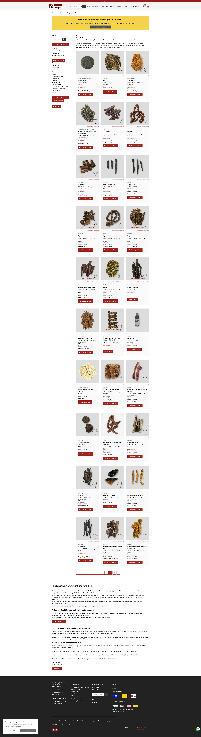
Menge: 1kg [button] (130, 296)
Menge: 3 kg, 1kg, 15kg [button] (83, 348)
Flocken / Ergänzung (59, 88)
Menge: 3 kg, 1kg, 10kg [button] (83, 143)
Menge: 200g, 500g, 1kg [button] (84, 557)
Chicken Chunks (58, 76)
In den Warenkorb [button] (109, 92)
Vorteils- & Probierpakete (60, 51)
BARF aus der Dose (58, 55)
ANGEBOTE (64, 45)
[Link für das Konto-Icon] (148, 6)
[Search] (84, 6)
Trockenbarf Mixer (58, 60)
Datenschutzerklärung (15, 726)
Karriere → (95, 702)
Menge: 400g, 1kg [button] (132, 453)
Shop (68, 13)
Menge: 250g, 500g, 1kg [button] (109, 297)
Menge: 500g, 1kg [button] (132, 91)
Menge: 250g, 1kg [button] (107, 195)
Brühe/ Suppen (56, 82)
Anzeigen (12, 730)
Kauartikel (55, 72)
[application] (98, 6)
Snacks (54, 74)
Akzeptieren (28, 730)
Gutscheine (56, 106)
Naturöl (54, 93)
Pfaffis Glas (55, 53)
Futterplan (56, 45)
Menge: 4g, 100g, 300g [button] (84, 91)
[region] (20, 726)
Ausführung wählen (85, 94)
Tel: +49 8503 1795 (57, 690)
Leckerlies (56, 78)
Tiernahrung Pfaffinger (59, 13)
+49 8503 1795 (145, 1)
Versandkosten (82, 87)
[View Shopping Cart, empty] (143, 6)
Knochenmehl (57, 90)
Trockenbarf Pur (57, 67)
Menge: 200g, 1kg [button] (107, 142)
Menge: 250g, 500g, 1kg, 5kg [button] (110, 558)
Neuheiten (55, 49)
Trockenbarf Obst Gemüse (60, 63)
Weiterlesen (132, 300)
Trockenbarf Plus (57, 65)
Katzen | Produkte (58, 101)
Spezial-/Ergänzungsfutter (60, 86)
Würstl (55, 80)
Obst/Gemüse (56, 84)
